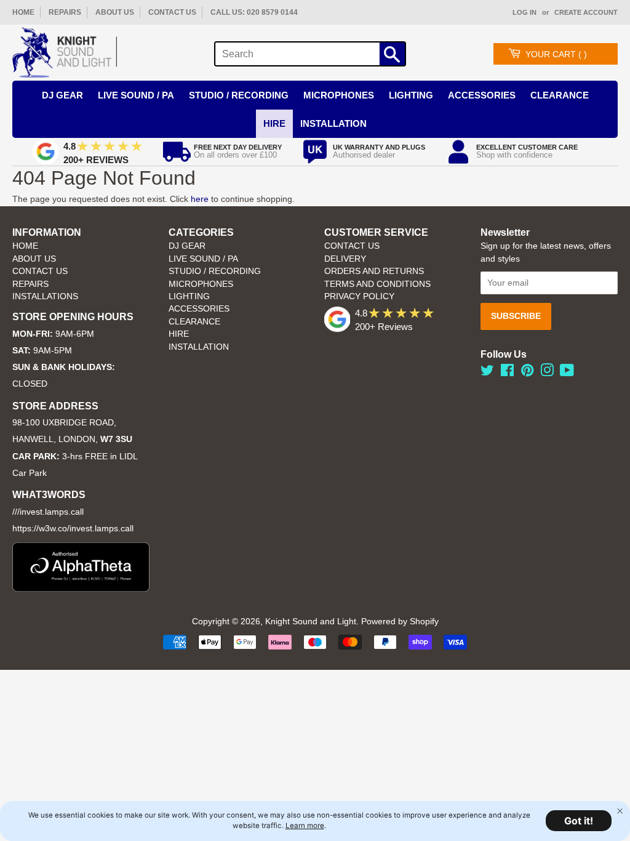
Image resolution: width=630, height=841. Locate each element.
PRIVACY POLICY (359, 296)
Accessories (482, 95)
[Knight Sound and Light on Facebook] (507, 372)
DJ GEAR (187, 246)
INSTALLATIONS (45, 296)
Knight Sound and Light (310, 621)
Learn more (304, 825)
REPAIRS (65, 12)
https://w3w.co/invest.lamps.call (73, 528)
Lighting (411, 95)
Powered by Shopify (400, 621)
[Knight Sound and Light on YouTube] (567, 372)
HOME (23, 12)
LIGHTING (189, 296)
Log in (524, 12)
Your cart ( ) (556, 54)
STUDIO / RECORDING (215, 271)
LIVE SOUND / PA (203, 259)
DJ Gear (62, 95)
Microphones (338, 95)
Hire (274, 123)
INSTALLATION (333, 123)
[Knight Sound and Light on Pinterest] (527, 372)
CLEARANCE (194, 321)
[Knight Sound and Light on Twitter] (487, 372)
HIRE (179, 334)
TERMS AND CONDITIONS (377, 284)
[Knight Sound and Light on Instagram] (547, 372)
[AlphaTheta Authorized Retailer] (81, 588)
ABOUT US (114, 12)
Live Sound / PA (136, 95)
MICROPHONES (201, 284)
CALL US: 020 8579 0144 (254, 12)
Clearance (559, 95)
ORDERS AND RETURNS (374, 271)
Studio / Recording (239, 95)
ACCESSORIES (199, 308)
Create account (586, 12)
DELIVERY (345, 259)
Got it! (578, 821)
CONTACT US (172, 12)
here (200, 199)
